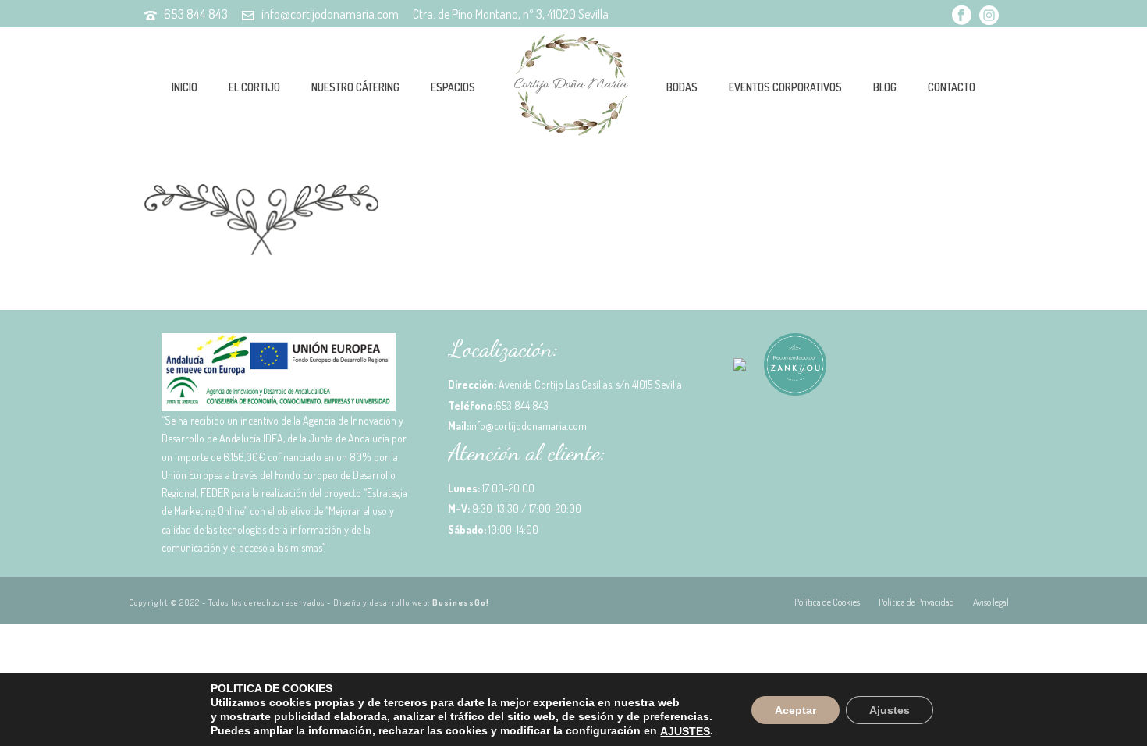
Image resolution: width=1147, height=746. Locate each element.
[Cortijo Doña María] (571, 85)
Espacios (453, 87)
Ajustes (889, 709)
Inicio (184, 87)
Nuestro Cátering (355, 87)
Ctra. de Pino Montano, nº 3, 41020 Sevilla (511, 14)
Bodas (682, 87)
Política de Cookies (827, 602)
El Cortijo (254, 87)
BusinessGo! (460, 602)
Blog (885, 87)
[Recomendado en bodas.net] (739, 370)
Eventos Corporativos (785, 87)
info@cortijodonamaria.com (330, 13)
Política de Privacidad (916, 602)
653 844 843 (196, 13)
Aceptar (795, 709)
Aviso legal (991, 602)
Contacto (951, 87)
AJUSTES (685, 731)
